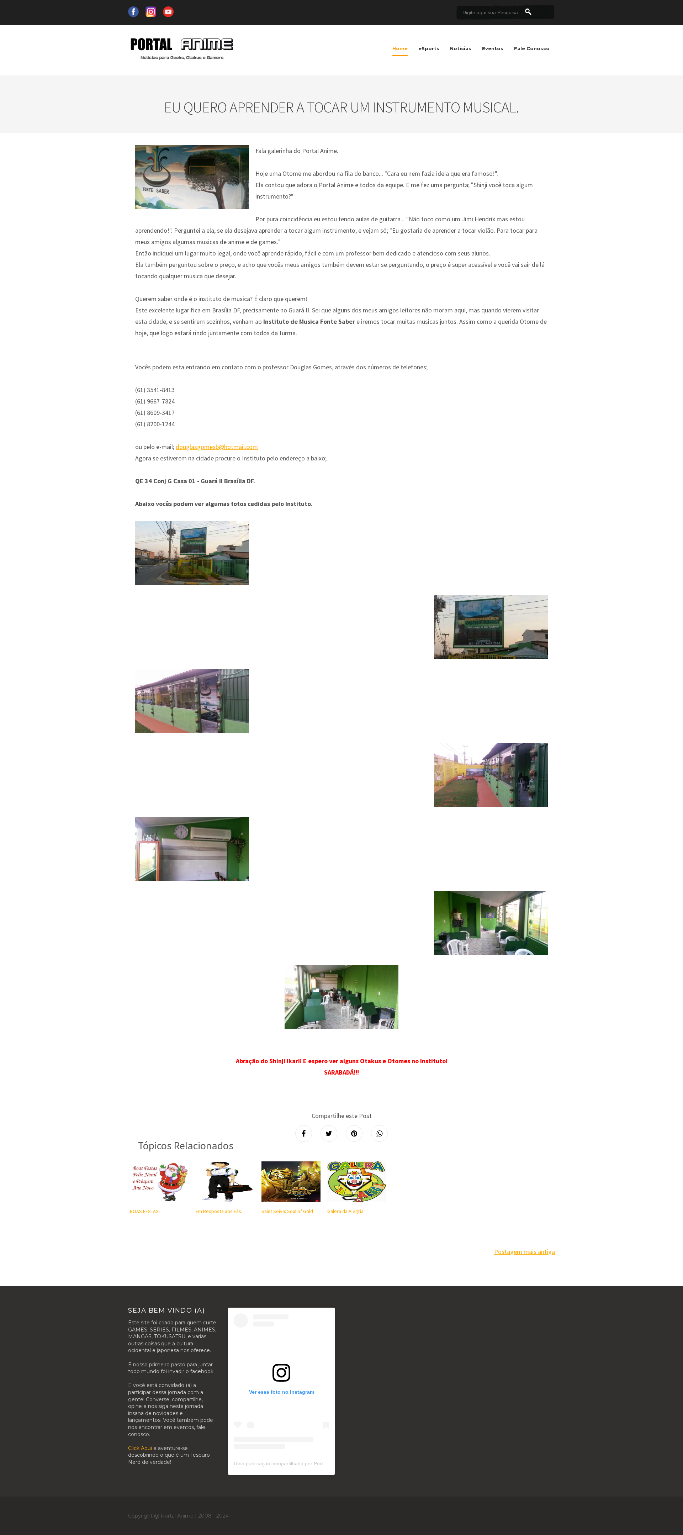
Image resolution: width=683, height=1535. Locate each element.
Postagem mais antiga (524, 1251)
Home (400, 48)
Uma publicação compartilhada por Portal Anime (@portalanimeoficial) (313, 1463)
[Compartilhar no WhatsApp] (379, 1133)
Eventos (492, 48)
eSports (428, 48)
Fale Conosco (532, 48)
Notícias (460, 48)
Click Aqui (140, 1448)
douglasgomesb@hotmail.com (217, 447)
